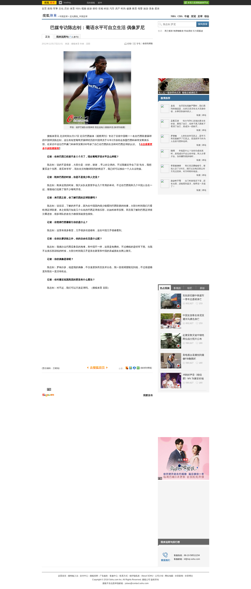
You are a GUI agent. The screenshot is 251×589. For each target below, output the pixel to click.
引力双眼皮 (198, 31)
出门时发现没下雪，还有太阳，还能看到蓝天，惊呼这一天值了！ (188, 184)
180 (201, 343)
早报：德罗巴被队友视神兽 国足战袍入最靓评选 (91, 127)
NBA (78, 8)
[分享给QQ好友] (130, 368)
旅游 (145, 8)
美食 (151, 8)
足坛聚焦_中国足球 (78, 16)
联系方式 (124, 576)
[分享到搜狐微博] (127, 368)
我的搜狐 (91, 3)
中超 (186, 16)
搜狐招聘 (94, 576)
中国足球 (63, 16)
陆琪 (173, 151)
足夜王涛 (175, 121)
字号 (138, 44)
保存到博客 (148, 43)
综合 (206, 16)
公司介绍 (159, 576)
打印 (129, 44)
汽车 (112, 8)
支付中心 (84, 576)
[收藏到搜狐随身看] (138, 368)
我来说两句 (67, 36)
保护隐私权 (134, 576)
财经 (95, 8)
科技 (106, 8)
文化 (61, 8)
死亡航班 (169, 31)
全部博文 (189, 576)
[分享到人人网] (134, 368)
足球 (200, 16)
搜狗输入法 (73, 576)
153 (201, 303)
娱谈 (89, 8)
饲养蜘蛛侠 (178, 31)
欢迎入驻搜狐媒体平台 (198, 2)
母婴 (140, 8)
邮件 (100, 3)
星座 (157, 8)
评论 (204, 115)
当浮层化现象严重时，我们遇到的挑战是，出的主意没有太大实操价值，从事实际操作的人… (188, 109)
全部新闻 (179, 576)
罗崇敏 (174, 136)
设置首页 (62, 576)
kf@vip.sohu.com (192, 559)
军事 (55, 8)
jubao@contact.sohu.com (137, 583)
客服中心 (114, 576)
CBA (180, 16)
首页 (44, 8)
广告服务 (104, 576)
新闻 (49, 8)
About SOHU (147, 576)
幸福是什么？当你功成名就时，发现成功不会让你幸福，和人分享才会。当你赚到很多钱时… (188, 154)
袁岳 (173, 106)
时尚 (123, 8)
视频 (83, 8)
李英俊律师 (176, 166)
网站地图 (169, 576)
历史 (66, 8)
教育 (134, 8)
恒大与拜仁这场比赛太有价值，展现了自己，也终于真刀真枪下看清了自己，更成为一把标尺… (188, 124)
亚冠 (193, 16)
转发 (199, 115)
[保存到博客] (146, 368)
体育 (72, 8)
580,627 (189, 343)
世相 (100, 8)
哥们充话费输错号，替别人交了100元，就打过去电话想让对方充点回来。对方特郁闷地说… (188, 169)
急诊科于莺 (176, 181)
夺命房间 (188, 31)
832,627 (189, 303)
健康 (129, 8)
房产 (117, 8)
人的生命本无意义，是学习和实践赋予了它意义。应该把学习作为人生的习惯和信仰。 (188, 139)
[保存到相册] (119, 127)
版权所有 (155, 579)
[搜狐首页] (49, 2)
